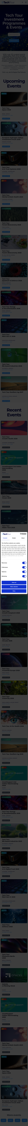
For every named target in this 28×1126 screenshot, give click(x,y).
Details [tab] (14, 538)
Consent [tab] (5, 538)
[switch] (24, 567)
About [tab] (23, 538)
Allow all (14, 582)
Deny (14, 591)
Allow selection (14, 586)
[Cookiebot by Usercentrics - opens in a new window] (20, 534)
